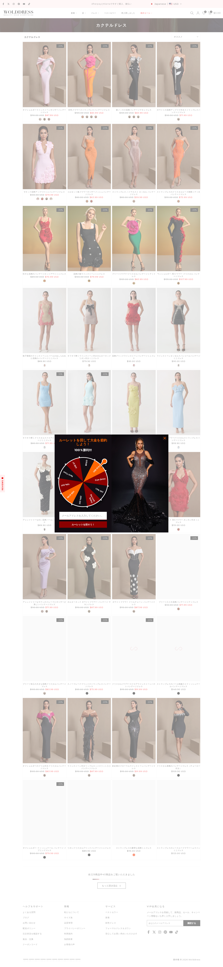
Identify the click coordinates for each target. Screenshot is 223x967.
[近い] (164, 438)
